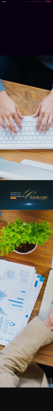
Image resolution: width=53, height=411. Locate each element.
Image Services (37, 1)
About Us (29, 1)
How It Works (33, 1)
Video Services (42, 1)
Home (26, 1)
